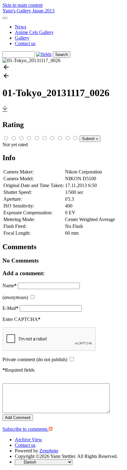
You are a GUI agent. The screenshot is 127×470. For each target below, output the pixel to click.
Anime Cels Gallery (34, 32)
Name (9, 285)
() (15, 297)
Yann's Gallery (17, 10)
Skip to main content (22, 5)
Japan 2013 (43, 10)
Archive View (28, 439)
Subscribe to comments (25, 429)
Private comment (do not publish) (34, 359)
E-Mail (10, 308)
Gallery (22, 38)
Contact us (25, 43)
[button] (63, 67)
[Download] (4, 111)
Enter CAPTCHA (21, 319)
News (20, 26)
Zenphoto (48, 450)
